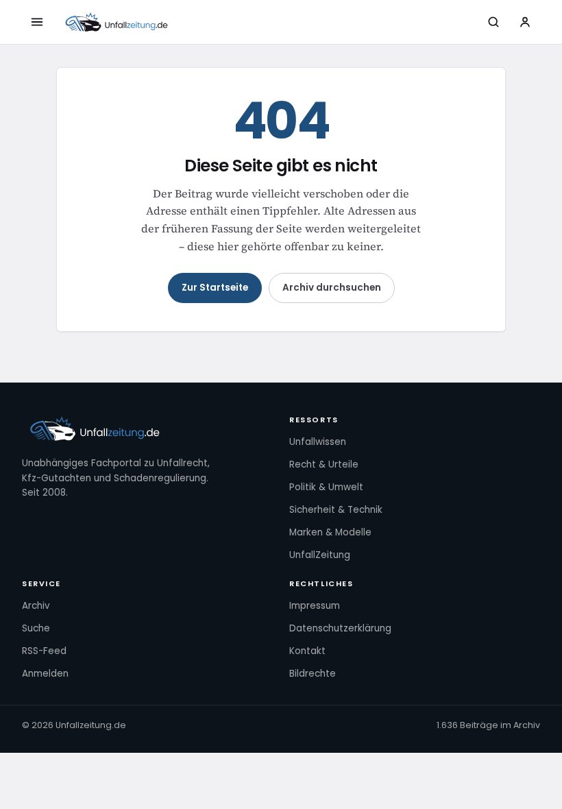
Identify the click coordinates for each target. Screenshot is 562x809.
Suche (36, 628)
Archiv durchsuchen (331, 287)
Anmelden (45, 673)
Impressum (314, 605)
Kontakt (307, 650)
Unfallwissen (317, 441)
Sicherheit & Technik (335, 509)
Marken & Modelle (330, 532)
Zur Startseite (215, 287)
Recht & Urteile (323, 464)
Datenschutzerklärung (340, 628)
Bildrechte (312, 673)
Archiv (36, 605)
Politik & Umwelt (326, 487)
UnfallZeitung (319, 555)
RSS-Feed (44, 650)
